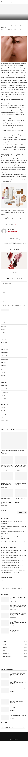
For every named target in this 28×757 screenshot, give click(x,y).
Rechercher (4, 510)
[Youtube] (22, 2)
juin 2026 (3, 329)
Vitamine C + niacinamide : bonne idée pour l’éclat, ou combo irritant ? (18, 599)
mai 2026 (3, 332)
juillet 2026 (3, 326)
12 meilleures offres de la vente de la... (14, 271)
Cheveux (15, 641)
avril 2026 (3, 336)
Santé (15, 650)
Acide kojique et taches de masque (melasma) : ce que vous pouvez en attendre (18, 606)
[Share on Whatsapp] (20, 224)
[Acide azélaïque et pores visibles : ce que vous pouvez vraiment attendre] (5, 615)
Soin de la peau (15, 653)
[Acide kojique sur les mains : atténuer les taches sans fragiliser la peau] (5, 623)
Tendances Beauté (15, 656)
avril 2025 (3, 375)
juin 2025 (3, 369)
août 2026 (3, 322)
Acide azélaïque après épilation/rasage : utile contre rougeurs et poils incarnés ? (20, 500)
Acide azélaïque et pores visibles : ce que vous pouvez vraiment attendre (18, 614)
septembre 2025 (4, 359)
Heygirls (4, 29)
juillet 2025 (3, 365)
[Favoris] (26, 2)
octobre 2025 (4, 355)
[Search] (24, 2)
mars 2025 (3, 379)
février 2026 (4, 342)
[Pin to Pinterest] (19, 224)
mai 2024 (3, 395)
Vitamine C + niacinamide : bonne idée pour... (14, 17)
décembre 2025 (4, 349)
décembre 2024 (4, 388)
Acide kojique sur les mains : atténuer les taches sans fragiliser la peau (18, 622)
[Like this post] (16, 224)
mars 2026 (3, 339)
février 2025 (4, 382)
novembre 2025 (4, 352)
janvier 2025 (4, 385)
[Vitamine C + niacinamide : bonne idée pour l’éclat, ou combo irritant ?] (14, 12)
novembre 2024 (4, 392)
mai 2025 (3, 372)
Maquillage (15, 647)
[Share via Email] (21, 224)
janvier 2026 (4, 345)
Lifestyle (15, 644)
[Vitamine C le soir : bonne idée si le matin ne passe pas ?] (5, 630)
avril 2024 (3, 398)
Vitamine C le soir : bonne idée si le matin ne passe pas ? (13, 541)
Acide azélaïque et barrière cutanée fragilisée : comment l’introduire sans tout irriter (6, 501)
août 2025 (3, 362)
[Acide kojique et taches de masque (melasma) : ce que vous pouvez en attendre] (5, 607)
